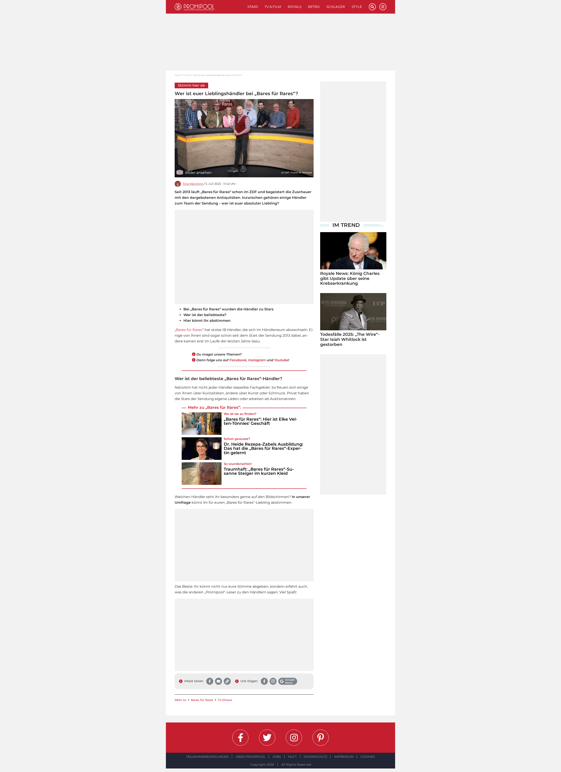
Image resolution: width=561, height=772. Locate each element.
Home (178, 75)
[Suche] (372, 6)
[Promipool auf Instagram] (294, 737)
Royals (294, 7)
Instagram (257, 360)
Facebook (237, 360)
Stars (252, 7)
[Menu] (382, 6)
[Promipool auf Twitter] (267, 737)
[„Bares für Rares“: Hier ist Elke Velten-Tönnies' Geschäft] (202, 423)
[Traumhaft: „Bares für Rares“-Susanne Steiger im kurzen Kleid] (202, 473)
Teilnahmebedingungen (207, 757)
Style (357, 7)
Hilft (292, 757)
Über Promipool (250, 757)
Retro (314, 7)
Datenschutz (315, 757)
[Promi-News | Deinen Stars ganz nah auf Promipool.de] (209, 6)
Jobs (276, 757)
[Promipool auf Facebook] (240, 737)
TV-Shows (225, 700)
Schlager (335, 7)
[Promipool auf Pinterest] (320, 737)
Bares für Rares (189, 330)
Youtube (281, 360)
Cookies (367, 757)
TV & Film (273, 7)
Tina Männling (193, 183)
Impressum (343, 757)
